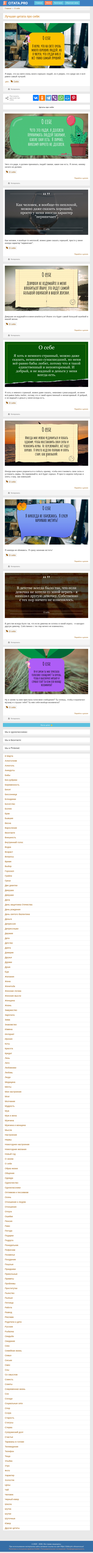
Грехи (8, 880)
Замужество (11, 1009)
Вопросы (9, 856)
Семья (8, 1355)
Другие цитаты (12, 1527)
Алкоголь (9, 765)
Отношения (10, 1206)
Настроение (11, 1134)
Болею (8, 808)
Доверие (9, 952)
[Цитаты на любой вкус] (17, 3)
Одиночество (11, 1182)
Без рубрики (11, 779)
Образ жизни (11, 1168)
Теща (7, 1456)
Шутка (8, 1508)
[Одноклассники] (42, 98)
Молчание (10, 1101)
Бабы (7, 775)
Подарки (9, 1235)
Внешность (10, 837)
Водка (8, 846)
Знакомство (11, 1024)
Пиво (7, 1225)
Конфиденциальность (75, 1549)
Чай (7, 1489)
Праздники (10, 1268)
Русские (9, 1326)
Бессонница (11, 794)
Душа (7, 966)
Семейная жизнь (13, 1350)
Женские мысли (13, 995)
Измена (8, 1029)
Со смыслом (11, 1374)
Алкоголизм (11, 760)
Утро (7, 1465)
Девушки (9, 894)
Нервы (8, 1139)
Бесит (8, 789)
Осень (8, 1197)
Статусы (9, 1422)
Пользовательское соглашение (53, 1549)
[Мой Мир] (67, 98)
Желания (9, 976)
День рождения (12, 909)
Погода (8, 1230)
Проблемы (10, 1283)
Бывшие (9, 818)
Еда (7, 971)
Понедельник (11, 1245)
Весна (8, 823)
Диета (8, 947)
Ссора (8, 1412)
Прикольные (11, 1273)
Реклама (9, 1316)
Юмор (8, 1523)
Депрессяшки (11, 928)
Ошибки (9, 1216)
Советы (8, 1384)
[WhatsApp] (61, 98)
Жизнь (8, 1005)
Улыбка (8, 1460)
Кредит (8, 1053)
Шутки (8, 1513)
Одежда (9, 1177)
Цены (7, 1484)
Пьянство (9, 1293)
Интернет (9, 1034)
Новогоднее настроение (17, 1144)
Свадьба (9, 1336)
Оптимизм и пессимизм (16, 1192)
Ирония (8, 1038)
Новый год (10, 1153)
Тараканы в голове (14, 1441)
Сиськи (8, 1360)
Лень (7, 1057)
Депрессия (10, 923)
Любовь (9, 1072)
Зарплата (10, 1014)
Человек (9, 1494)
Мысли (8, 1129)
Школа (8, 1504)
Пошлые (9, 1264)
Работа (8, 1307)
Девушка (9, 890)
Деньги (8, 918)
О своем (9, 1158)
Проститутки (11, 1288)
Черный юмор (12, 1499)
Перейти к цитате (81, 178)
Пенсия (8, 1221)
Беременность (12, 784)
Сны (7, 1369)
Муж (7, 1110)
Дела (7, 899)
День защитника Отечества (18, 904)
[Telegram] (48, 98)
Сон (7, 1393)
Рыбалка (9, 1331)
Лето (7, 1062)
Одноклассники (13, 1187)
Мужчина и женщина (15, 1125)
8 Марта (9, 755)
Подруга (9, 1240)
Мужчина (9, 1120)
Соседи (8, 1398)
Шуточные (10, 1518)
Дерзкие (9, 933)
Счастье (9, 1436)
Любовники (10, 1067)
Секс (7, 1345)
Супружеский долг (14, 1432)
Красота (9, 1048)
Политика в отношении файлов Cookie (24, 1549)
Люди (8, 1077)
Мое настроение (13, 1091)
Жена (8, 981)
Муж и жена (11, 1115)
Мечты (8, 1086)
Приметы (9, 1278)
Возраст (9, 851)
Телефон (9, 1451)
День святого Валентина (17, 914)
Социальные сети (14, 1403)
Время (8, 861)
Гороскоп (9, 870)
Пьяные (9, 1297)
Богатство (10, 803)
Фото (7, 1470)
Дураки (8, 962)
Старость (9, 1417)
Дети (7, 938)
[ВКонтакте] (36, 98)
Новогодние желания (15, 1149)
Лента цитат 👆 (46, 725)
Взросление (11, 827)
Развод (8, 1312)
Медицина (10, 1081)
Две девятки (11, 885)
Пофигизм (10, 1249)
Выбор (8, 866)
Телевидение (11, 1446)
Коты (7, 1043)
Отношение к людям (15, 1201)
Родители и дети (13, 1321)
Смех (7, 1364)
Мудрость (10, 1105)
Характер (9, 1475)
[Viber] (55, 98)
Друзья (8, 957)
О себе (8, 1163)
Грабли (8, 875)
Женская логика (13, 990)
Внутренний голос (14, 842)
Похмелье (10, 1254)
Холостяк (9, 1479)
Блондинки (10, 798)
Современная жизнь (15, 1388)
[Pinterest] (74, 98)
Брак (7, 813)
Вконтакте (10, 832)
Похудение (10, 1259)
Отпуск (8, 1211)
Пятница (9, 1302)
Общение (9, 1173)
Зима (7, 1019)
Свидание (10, 1340)
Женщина (10, 1000)
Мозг (7, 1096)
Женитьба (10, 986)
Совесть (9, 1379)
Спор (7, 1408)
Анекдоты (10, 770)
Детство (9, 942)
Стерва (8, 1427)
